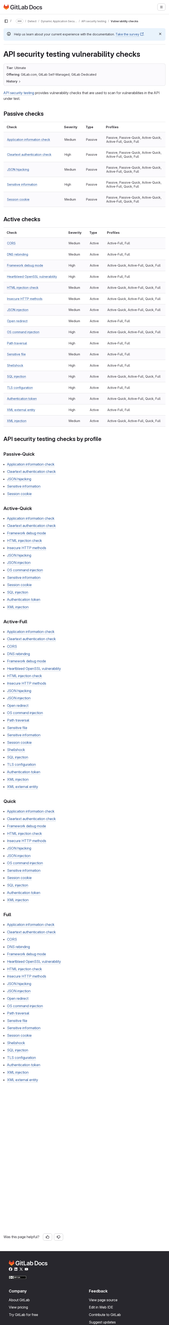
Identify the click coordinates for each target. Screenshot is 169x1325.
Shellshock (15, 365)
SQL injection (16, 376)
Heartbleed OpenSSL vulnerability (32, 276)
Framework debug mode (25, 265)
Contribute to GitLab (105, 1314)
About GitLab (19, 1300)
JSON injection (17, 310)
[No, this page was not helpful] (58, 1237)
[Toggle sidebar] (6, 21)
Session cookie (18, 199)
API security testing (19, 93)
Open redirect (17, 321)
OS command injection (23, 332)
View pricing (18, 1307)
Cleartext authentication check (29, 154)
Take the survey (127, 34)
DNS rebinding (17, 254)
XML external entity (21, 410)
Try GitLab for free (23, 1314)
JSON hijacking (18, 169)
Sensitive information (22, 184)
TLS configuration (20, 387)
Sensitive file (16, 354)
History (11, 81)
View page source (103, 1300)
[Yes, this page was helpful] (47, 1237)
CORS (11, 243)
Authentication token (22, 398)
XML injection (16, 421)
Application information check (28, 139)
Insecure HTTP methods (24, 299)
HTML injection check (23, 287)
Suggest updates (102, 1322)
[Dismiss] (160, 34)
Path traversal (17, 343)
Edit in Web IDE (101, 1307)
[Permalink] (46, 113)
